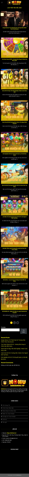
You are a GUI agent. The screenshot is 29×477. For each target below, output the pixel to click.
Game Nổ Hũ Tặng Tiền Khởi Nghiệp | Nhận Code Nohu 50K (14, 91)
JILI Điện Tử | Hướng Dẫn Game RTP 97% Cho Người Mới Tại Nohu (15, 217)
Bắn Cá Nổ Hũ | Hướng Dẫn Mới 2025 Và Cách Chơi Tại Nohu (14, 186)
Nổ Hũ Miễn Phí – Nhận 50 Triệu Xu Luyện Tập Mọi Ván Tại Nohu (14, 312)
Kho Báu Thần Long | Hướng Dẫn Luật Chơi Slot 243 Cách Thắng (14, 249)
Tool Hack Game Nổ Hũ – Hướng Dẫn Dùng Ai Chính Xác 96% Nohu (14, 60)
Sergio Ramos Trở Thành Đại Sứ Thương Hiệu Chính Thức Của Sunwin (14, 28)
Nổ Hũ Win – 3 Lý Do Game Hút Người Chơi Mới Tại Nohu (14, 280)
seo (20, 7)
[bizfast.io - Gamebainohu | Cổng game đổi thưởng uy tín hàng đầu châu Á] (14, 2)
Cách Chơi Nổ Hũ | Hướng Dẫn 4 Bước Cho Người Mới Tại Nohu (14, 123)
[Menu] (2, 2)
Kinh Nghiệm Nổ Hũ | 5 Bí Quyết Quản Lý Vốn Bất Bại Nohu (14, 154)
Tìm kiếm (3, 327)
